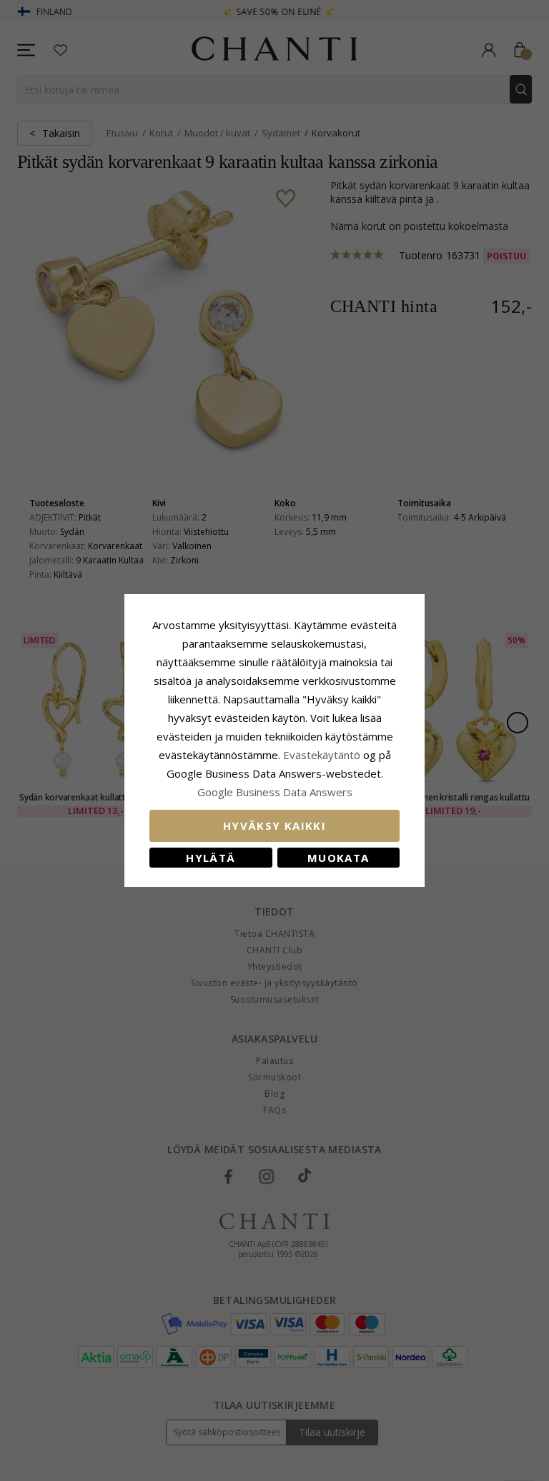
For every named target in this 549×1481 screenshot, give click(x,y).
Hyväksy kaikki (274, 825)
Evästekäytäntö (321, 755)
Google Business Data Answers (274, 792)
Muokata (338, 857)
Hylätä (210, 857)
